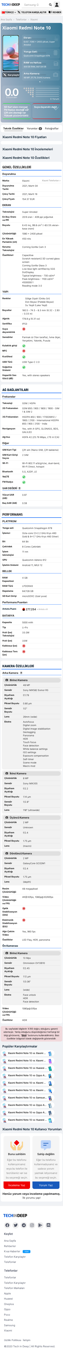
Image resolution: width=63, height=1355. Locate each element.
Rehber (57, 12)
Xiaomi (8, 1330)
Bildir (24, 1035)
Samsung (9, 1325)
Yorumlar (34, 128)
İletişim (26, 1340)
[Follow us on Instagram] (32, 1225)
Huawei (8, 1298)
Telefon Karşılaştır (33, 12)
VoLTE (5, 476)
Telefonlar (10, 1262)
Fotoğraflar (52, 128)
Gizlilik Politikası (12, 1340)
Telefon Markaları (14, 1288)
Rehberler (10, 1246)
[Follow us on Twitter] (15, 1225)
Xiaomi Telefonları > (51, 180)
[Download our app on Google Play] (40, 1225)
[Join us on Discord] (48, 1225)
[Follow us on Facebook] (7, 1225)
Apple (7, 1293)
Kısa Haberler (16, 1251)
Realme (8, 1319)
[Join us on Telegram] (23, 1225)
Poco (7, 1314)
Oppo (7, 1309)
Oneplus (9, 1304)
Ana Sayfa (10, 1240)
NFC (4, 350)
